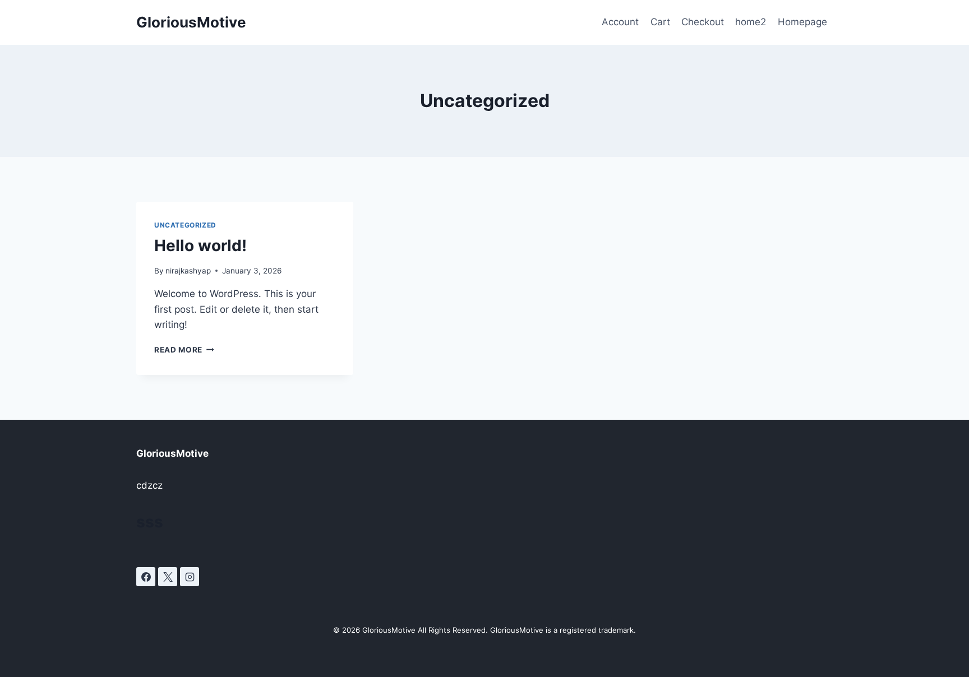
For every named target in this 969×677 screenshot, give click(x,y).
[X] (167, 576)
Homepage (802, 21)
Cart (660, 21)
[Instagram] (189, 576)
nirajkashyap (188, 270)
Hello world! (200, 245)
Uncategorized (185, 225)
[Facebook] (145, 576)
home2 (750, 21)
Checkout (702, 21)
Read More (184, 349)
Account (620, 21)
